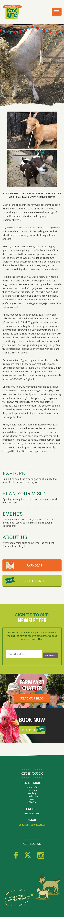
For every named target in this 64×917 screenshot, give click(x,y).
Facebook (16, 855)
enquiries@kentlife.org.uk (32, 824)
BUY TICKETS (34, 581)
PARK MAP (34, 565)
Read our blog (32, 698)
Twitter (27, 855)
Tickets (28, 730)
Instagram (40, 855)
